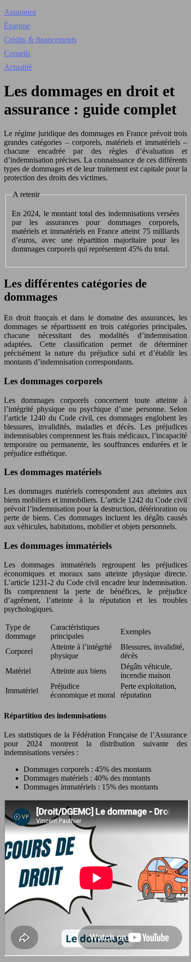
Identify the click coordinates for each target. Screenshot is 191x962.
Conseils (17, 53)
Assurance (20, 12)
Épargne (17, 26)
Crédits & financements (40, 39)
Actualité (18, 67)
